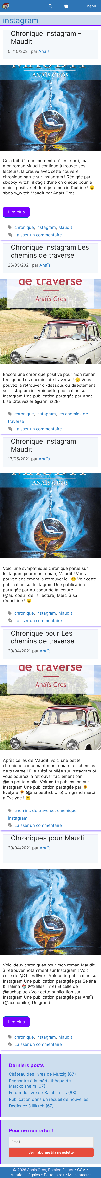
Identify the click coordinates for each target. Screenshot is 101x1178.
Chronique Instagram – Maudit (46, 37)
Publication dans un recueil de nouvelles (48, 1099)
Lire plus (16, 212)
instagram (46, 227)
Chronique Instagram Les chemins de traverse (50, 251)
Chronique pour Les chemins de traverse (42, 637)
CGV (81, 1170)
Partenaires (54, 1174)
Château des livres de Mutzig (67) (42, 1074)
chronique (24, 227)
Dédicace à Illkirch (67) (31, 1105)
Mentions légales (25, 1174)
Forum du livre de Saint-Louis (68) (42, 1092)
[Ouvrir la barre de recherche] (50, 6)
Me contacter (79, 1174)
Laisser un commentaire (38, 234)
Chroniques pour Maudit (48, 838)
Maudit (65, 227)
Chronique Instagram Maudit (43, 445)
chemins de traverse (34, 810)
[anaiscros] (6, 6)
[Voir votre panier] (66, 6)
